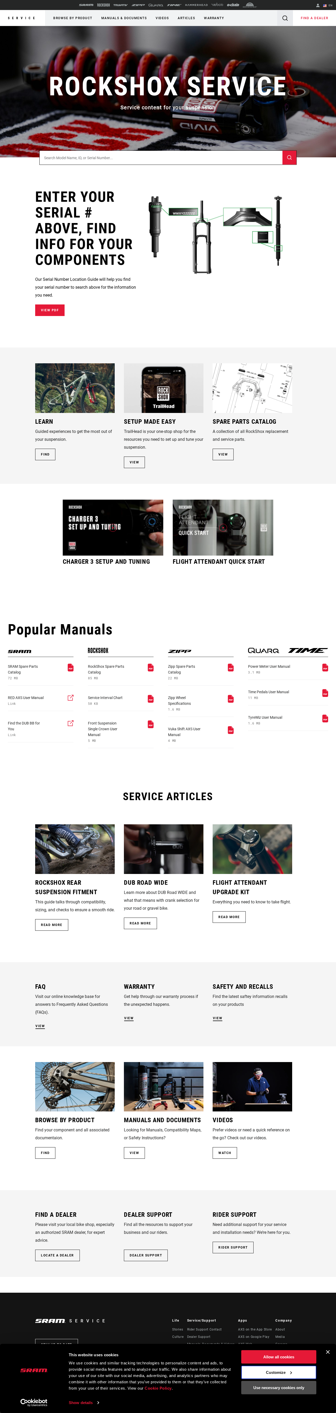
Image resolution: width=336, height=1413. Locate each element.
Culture (177, 1337)
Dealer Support (199, 1337)
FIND (45, 454)
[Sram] (86, 5)
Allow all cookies (278, 1357)
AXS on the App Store (255, 1329)
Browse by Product (72, 18)
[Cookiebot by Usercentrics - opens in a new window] (34, 1403)
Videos (162, 18)
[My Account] (318, 6)
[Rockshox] (103, 5)
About (280, 1329)
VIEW (134, 462)
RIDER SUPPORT (233, 1247)
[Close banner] (328, 1352)
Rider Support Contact (204, 1329)
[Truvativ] (120, 5)
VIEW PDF (50, 310)
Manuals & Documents (124, 18)
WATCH (224, 1153)
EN (330, 5)
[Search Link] (285, 18)
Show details (81, 1402)
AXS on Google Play (254, 1337)
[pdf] (71, 669)
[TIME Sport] (174, 5)
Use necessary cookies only (278, 1387)
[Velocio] (217, 5)
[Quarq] (156, 5)
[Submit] (289, 158)
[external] (71, 699)
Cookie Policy (158, 1388)
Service (22, 18)
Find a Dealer (314, 18)
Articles (186, 18)
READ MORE (51, 925)
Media (280, 1337)
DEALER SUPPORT (146, 1255)
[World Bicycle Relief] (250, 5)
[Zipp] (138, 5)
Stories (177, 1329)
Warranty (214, 18)
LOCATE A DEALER (57, 1255)
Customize (276, 1372)
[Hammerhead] (196, 5)
